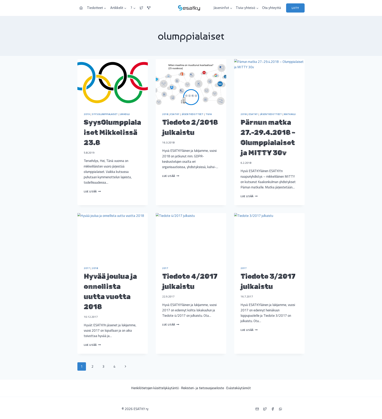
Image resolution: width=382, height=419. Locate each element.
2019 (87, 114)
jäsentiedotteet (193, 114)
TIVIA (209, 114)
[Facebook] (272, 408)
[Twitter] (264, 408)
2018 (165, 114)
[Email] (257, 408)
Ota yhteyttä (271, 8)
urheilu (125, 114)
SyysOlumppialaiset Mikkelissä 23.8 (112, 132)
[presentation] (112, 82)
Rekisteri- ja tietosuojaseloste (202, 388)
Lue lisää (92, 191)
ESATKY (174, 114)
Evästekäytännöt (238, 388)
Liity (295, 8)
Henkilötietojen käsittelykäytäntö (155, 388)
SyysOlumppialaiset (105, 114)
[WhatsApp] (280, 408)
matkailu (290, 114)
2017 (87, 268)
